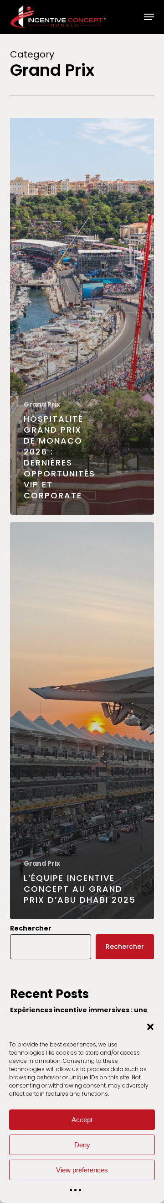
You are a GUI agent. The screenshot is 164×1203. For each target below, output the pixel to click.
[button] (150, 1026)
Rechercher (30, 928)
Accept (82, 1120)
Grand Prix (42, 404)
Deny (82, 1145)
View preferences (82, 1170)
